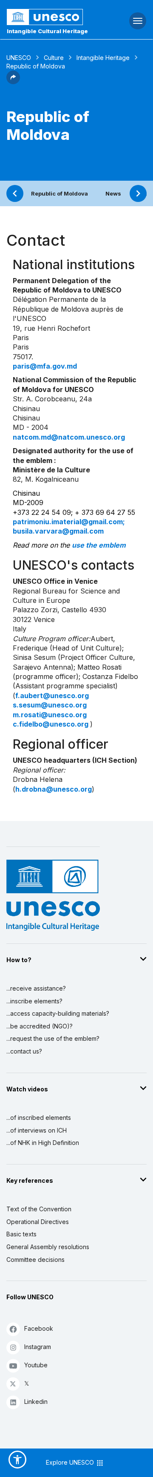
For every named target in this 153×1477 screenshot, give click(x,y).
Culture (54, 57)
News (113, 193)
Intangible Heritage (103, 57)
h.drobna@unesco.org (53, 789)
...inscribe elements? (34, 1001)
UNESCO (18, 57)
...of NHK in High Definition (42, 1142)
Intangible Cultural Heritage (47, 31)
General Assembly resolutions (47, 1246)
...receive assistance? (36, 988)
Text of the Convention (38, 1209)
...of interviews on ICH (36, 1130)
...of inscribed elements (38, 1117)
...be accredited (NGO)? (39, 1026)
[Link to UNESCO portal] (51, 17)
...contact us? (24, 1051)
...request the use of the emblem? (52, 1038)
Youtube (36, 1365)
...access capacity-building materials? (57, 1013)
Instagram (37, 1346)
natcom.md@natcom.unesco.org (69, 437)
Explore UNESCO (71, 1462)
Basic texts (21, 1234)
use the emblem (99, 545)
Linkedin (36, 1401)
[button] (13, 81)
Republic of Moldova (59, 193)
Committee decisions (35, 1259)
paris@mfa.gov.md (45, 366)
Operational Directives (37, 1221)
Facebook (38, 1328)
